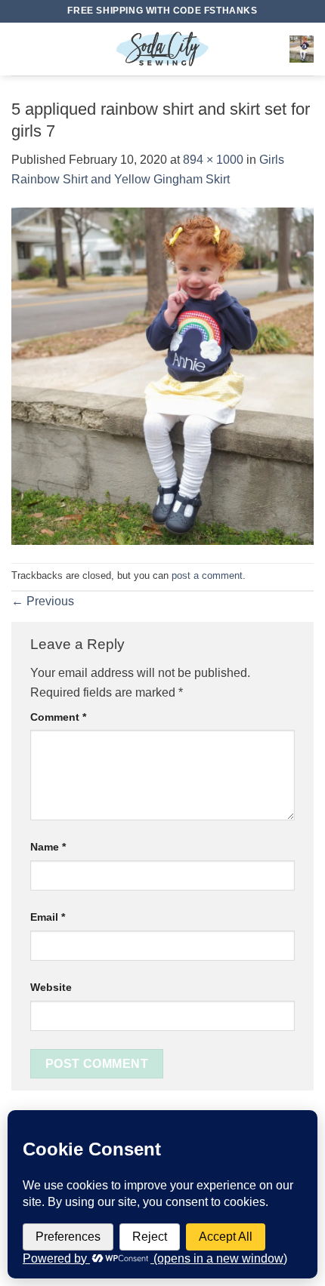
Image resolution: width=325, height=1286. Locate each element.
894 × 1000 (213, 159)
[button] (20, 48)
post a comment (207, 575)
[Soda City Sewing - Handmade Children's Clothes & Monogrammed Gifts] (162, 49)
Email (47, 917)
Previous (42, 601)
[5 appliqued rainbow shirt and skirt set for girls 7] (162, 375)
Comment (58, 717)
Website (51, 987)
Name (48, 847)
